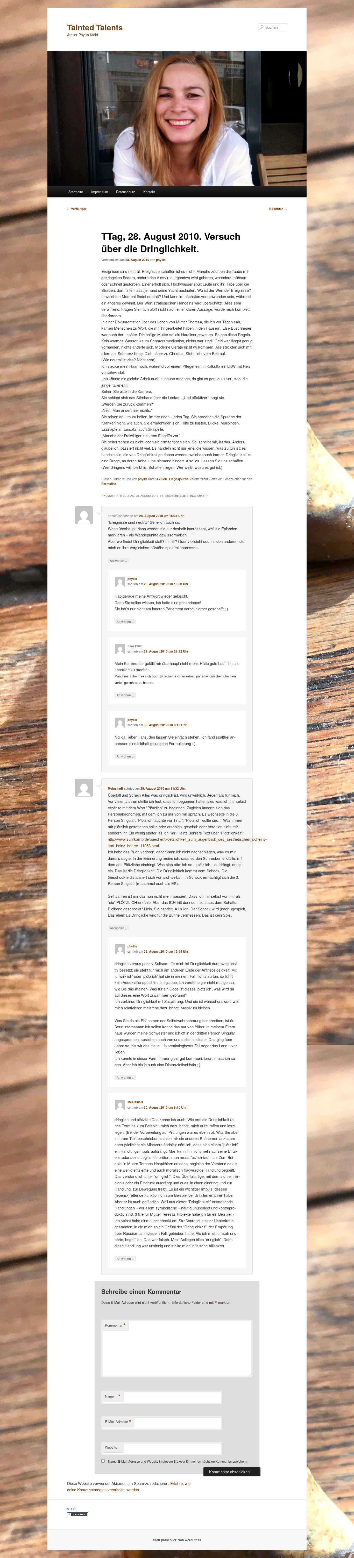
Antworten (118, 560)
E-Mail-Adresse (118, 1422)
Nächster (278, 208)
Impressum (99, 191)
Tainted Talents (95, 27)
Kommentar (115, 1325)
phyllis (161, 259)
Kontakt (149, 191)
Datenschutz (125, 191)
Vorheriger (77, 208)
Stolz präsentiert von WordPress (177, 1540)
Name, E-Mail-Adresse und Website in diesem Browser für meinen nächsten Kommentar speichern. (177, 1461)
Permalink (108, 483)
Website (111, 1447)
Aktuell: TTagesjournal (172, 479)
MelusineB (115, 788)
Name (113, 1396)
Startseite (75, 191)
